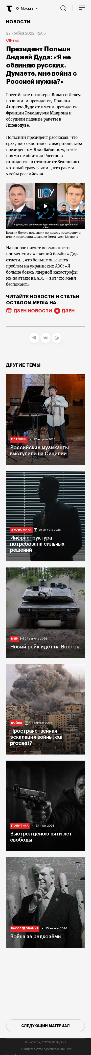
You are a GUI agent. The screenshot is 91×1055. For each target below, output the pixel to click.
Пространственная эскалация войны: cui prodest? (36, 737)
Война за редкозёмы (35, 936)
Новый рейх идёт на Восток (44, 646)
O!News (12, 40)
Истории (19, 439)
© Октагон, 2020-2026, (45, 1042)
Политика (20, 825)
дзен (68, 311)
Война (16, 723)
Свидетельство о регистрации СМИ (47, 1049)
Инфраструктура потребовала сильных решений (37, 544)
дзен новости (33, 311)
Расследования (24, 928)
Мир (14, 638)
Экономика (21, 529)
